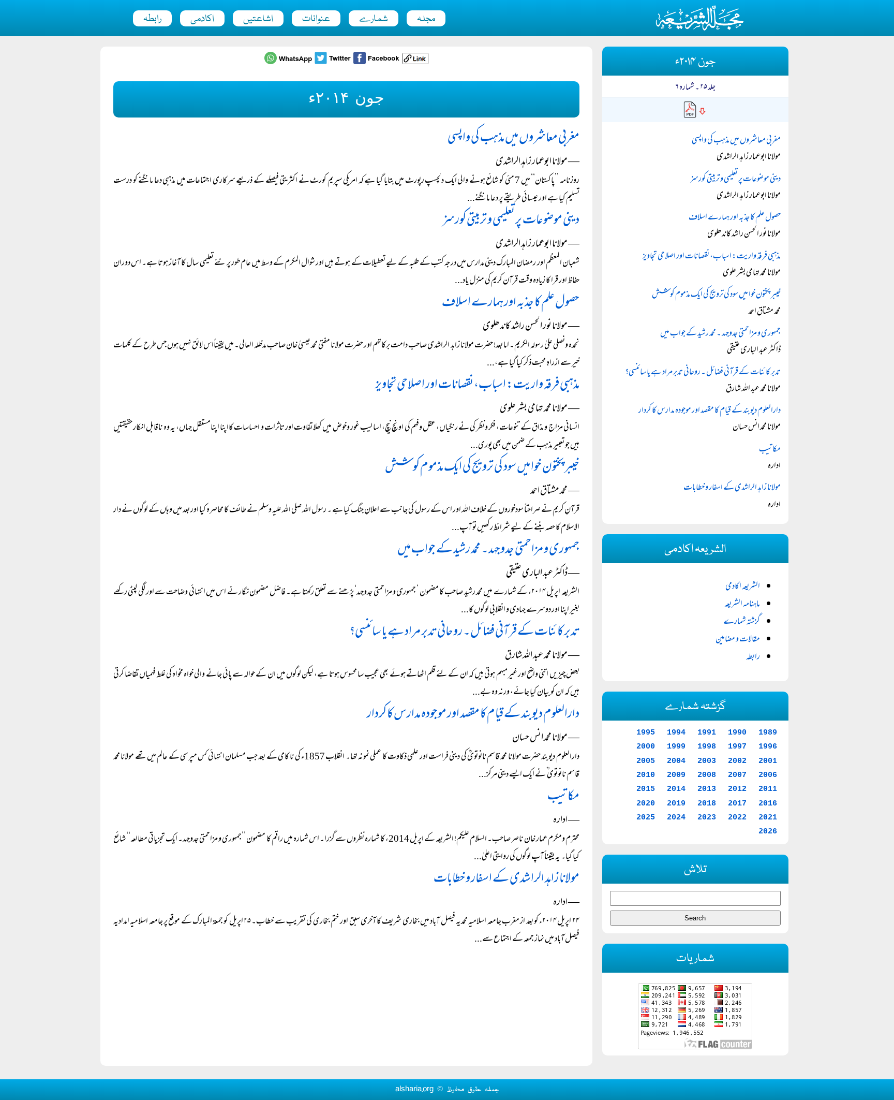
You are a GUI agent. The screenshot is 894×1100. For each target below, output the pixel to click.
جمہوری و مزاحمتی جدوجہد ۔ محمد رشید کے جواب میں (488, 550)
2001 (767, 761)
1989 (767, 732)
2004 (676, 761)
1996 (767, 746)
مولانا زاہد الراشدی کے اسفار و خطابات (506, 879)
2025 (645, 817)
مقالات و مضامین (738, 640)
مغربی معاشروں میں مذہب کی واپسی (513, 138)
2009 (676, 775)
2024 (676, 817)
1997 (737, 746)
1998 (706, 746)
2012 (737, 789)
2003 (706, 761)
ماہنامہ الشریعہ (742, 604)
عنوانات (316, 19)
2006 (767, 775)
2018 (706, 803)
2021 (767, 817)
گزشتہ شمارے (741, 622)
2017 (737, 803)
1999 (676, 746)
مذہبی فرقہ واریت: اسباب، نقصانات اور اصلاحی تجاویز (477, 385)
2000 (645, 746)
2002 (737, 761)
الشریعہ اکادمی (742, 587)
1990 (737, 732)
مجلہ (426, 19)
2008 (706, 775)
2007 (737, 775)
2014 (676, 789)
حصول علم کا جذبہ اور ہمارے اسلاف (510, 303)
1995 (645, 732)
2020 (645, 803)
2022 (737, 817)
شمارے (373, 19)
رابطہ (152, 19)
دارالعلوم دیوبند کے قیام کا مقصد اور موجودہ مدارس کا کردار (473, 714)
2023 (706, 817)
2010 (645, 775)
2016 (767, 803)
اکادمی (202, 19)
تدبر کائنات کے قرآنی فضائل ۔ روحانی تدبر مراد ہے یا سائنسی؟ (464, 632)
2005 (645, 761)
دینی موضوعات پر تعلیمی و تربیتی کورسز (510, 220)
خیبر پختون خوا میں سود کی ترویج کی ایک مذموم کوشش (482, 467)
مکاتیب (563, 797)
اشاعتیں (258, 19)
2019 (676, 803)
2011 (767, 789)
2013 (706, 789)
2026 (767, 831)
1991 (706, 732)
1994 (676, 732)
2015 (645, 789)
